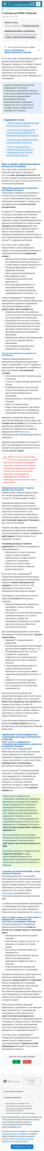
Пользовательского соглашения (14, 1134)
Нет (27, 1062)
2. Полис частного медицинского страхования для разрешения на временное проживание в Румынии (22, 133)
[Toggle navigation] (5, 4)
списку (27, 432)
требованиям (8, 893)
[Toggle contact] (10, 4)
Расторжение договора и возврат (19, 1106)
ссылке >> (37, 912)
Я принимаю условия (22, 1147)
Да (16, 1062)
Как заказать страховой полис (17, 1103)
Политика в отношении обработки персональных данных (19, 1110)
